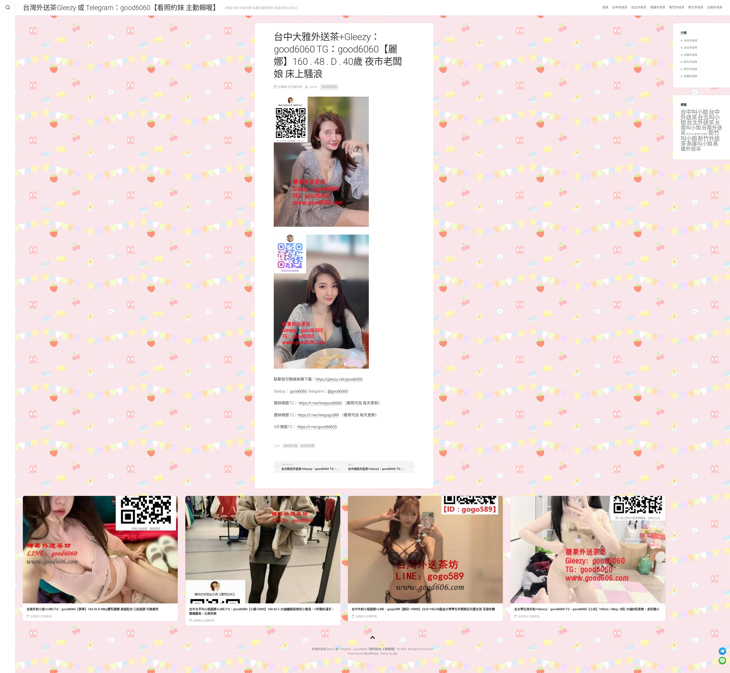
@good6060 (338, 391)
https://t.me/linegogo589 (318, 415)
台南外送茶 (714, 7)
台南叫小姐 (700, 125)
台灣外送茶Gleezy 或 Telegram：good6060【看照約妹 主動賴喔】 (121, 8)
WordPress (371, 653)
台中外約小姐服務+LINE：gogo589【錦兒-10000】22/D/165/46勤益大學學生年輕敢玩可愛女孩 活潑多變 (423, 609)
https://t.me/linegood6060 (320, 403)
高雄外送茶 (657, 7)
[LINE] (722, 660)
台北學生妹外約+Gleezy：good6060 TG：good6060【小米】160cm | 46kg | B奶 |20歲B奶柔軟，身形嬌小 (586, 609)
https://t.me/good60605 (317, 427)
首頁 (605, 7)
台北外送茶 (638, 7)
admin (313, 87)
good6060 (298, 391)
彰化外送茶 (695, 7)
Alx (395, 653)
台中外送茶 (619, 7)
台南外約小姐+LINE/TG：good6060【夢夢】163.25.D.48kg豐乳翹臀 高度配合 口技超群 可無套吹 (93, 609)
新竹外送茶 (676, 7)
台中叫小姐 (290, 445)
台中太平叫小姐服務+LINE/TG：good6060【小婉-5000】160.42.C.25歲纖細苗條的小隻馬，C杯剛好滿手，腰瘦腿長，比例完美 (262, 611)
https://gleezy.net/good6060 (339, 379)
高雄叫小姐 (699, 144)
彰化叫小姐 (691, 134)
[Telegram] (722, 651)
